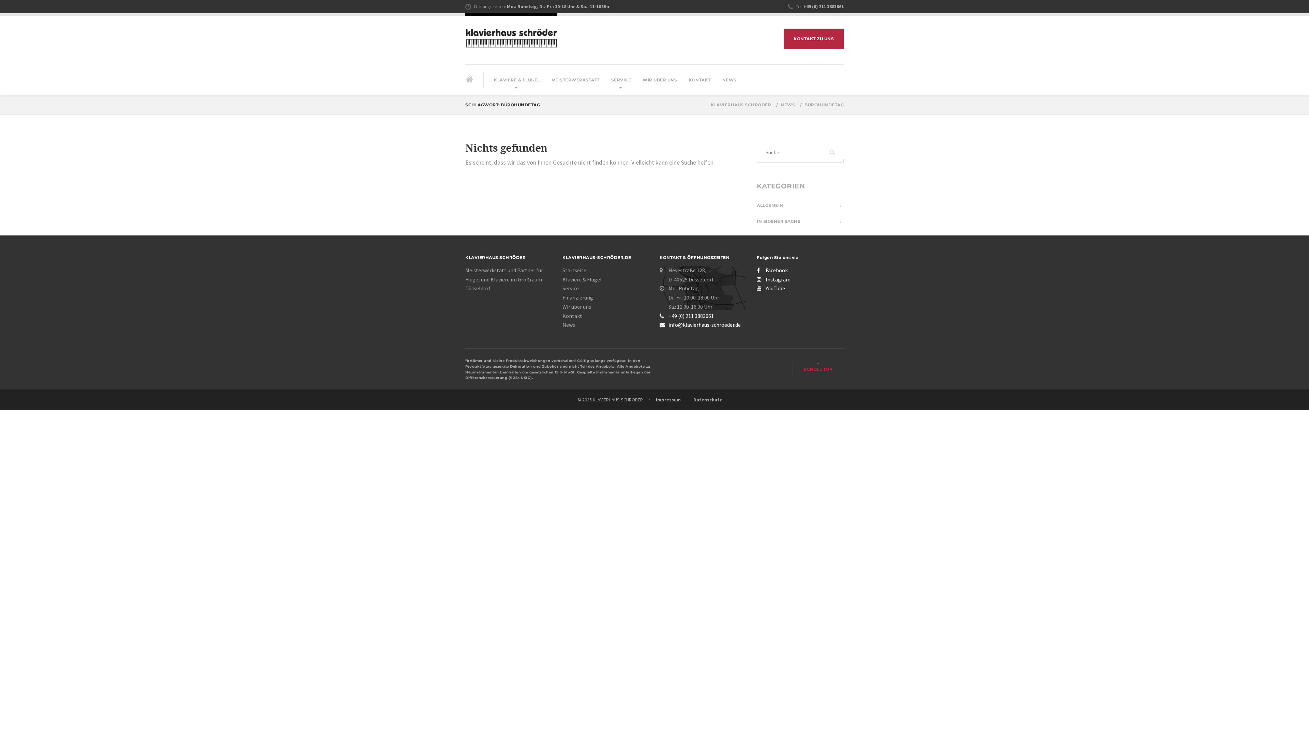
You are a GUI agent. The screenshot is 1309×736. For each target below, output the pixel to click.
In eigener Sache (778, 221)
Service (621, 79)
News (729, 79)
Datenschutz (707, 400)
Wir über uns (660, 79)
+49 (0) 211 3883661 (691, 315)
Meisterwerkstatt (576, 79)
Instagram (778, 279)
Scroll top (818, 369)
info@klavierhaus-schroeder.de (704, 324)
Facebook (777, 270)
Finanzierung (577, 297)
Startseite (574, 270)
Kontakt (700, 79)
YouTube (775, 288)
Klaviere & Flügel (517, 79)
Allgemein (770, 205)
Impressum (668, 400)
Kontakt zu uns (814, 38)
